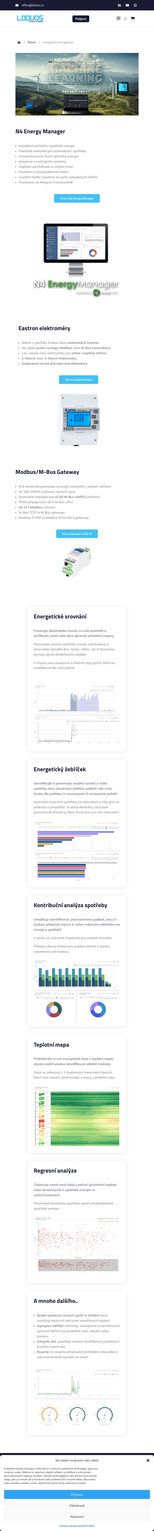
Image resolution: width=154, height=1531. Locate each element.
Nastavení (77, 1517)
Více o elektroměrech (78, 379)
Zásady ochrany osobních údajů (77, 1525)
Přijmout (77, 1495)
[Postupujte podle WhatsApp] (135, 5)
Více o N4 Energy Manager (77, 198)
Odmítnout (77, 1506)
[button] (148, 1460)
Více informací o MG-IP (77, 533)
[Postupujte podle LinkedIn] (119, 5)
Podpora (80, 18)
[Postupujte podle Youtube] (127, 5)
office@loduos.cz (33, 5)
